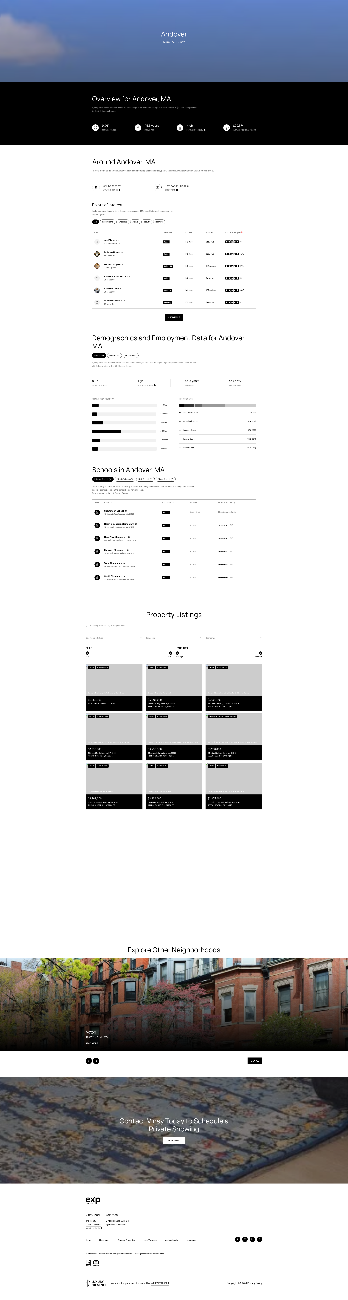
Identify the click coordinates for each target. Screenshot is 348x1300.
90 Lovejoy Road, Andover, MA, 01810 (119, 527)
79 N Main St (109, 280)
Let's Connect (192, 1240)
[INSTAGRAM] (245, 1239)
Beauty (148, 222)
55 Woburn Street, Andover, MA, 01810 (119, 579)
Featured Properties (126, 1240)
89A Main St (109, 255)
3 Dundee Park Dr (112, 243)
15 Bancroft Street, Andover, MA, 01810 (119, 553)
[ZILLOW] (259, 1239)
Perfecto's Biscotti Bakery (116, 276)
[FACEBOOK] (237, 1239)
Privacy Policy (254, 1283)
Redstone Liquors (112, 252)
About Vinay (104, 1240)
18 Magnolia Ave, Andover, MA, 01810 (119, 514)
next (96, 1061)
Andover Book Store (113, 301)
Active (136, 222)
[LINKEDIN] (252, 1239)
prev (89, 1061)
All (96, 222)
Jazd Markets (110, 240)
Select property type (94, 638)
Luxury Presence (160, 1282)
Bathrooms (150, 638)
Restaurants (108, 222)
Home (88, 1240)
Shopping (124, 222)
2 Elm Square (110, 268)
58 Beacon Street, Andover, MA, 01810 (119, 566)
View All (255, 1061)
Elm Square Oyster (112, 264)
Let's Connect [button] (174, 1141)
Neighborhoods (171, 1240)
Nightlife (160, 222)
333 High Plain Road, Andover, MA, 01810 (120, 540)
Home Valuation (150, 1240)
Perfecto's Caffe (111, 289)
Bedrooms (210, 638)
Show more (174, 317)
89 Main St (109, 304)
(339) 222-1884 (93, 1224)
